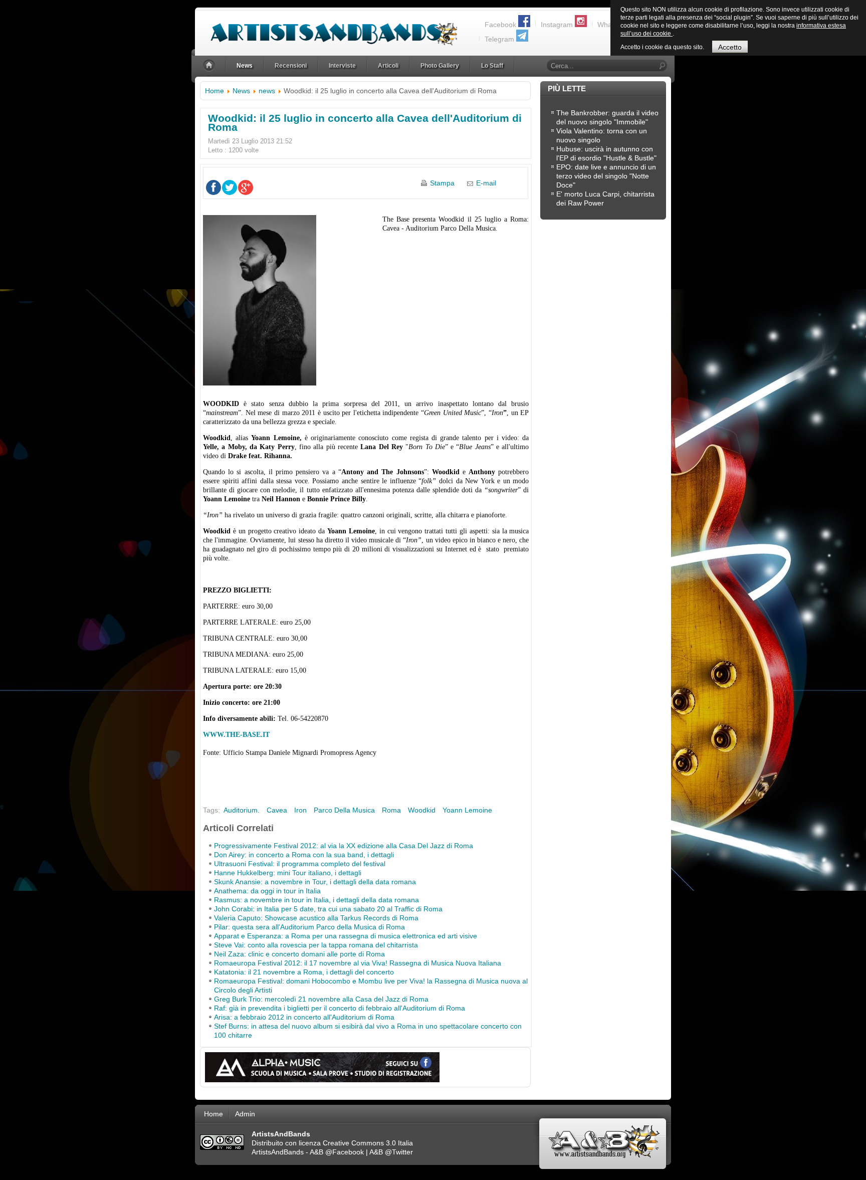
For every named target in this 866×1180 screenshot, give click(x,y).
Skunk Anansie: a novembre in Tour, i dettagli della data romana (315, 882)
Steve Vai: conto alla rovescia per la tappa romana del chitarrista (316, 945)
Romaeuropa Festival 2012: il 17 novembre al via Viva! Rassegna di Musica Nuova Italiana (357, 963)
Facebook (500, 25)
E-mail (486, 183)
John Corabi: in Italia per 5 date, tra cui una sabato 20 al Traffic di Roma (328, 909)
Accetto (730, 47)
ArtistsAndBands (278, 1152)
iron (300, 810)
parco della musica (344, 810)
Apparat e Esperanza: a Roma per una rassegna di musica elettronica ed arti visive (345, 936)
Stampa (442, 183)
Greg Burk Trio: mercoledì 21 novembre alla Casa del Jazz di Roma (321, 999)
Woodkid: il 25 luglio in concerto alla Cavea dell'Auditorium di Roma (365, 122)
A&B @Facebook (337, 1152)
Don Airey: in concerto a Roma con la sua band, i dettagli (304, 855)
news (267, 91)
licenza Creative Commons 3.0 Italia (356, 1143)
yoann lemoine (467, 810)
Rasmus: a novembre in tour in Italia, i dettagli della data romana (316, 900)
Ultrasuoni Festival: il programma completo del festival (299, 864)
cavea (277, 810)
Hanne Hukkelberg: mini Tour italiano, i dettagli (287, 873)
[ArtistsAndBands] (326, 28)
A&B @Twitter (391, 1152)
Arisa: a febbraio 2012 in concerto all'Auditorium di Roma (304, 1017)
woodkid (422, 810)
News (241, 91)
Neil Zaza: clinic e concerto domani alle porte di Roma (299, 954)
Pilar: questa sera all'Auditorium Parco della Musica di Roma (309, 927)
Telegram (499, 39)
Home (214, 91)
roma (391, 810)
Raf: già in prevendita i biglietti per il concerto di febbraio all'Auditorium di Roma (339, 1008)
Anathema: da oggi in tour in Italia (267, 891)
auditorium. (242, 810)
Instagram (557, 25)
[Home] (210, 66)
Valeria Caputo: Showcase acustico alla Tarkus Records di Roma (316, 918)
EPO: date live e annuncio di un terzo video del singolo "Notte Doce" (606, 176)
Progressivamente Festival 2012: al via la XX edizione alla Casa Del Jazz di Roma (343, 846)
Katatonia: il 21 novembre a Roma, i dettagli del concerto (304, 972)
